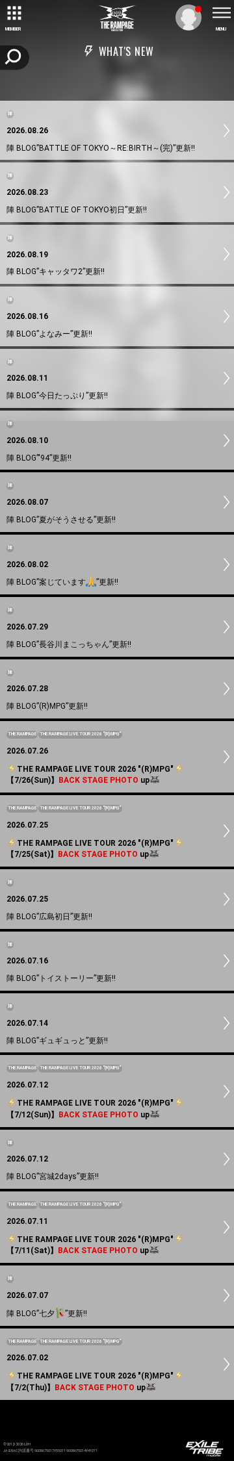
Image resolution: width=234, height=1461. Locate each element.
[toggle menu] (221, 13)
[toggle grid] (13, 13)
